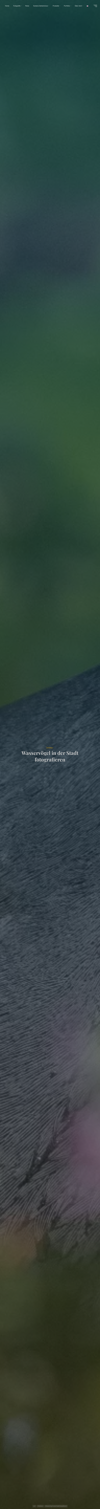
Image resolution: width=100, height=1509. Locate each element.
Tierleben (49, 748)
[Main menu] (95, 6)
